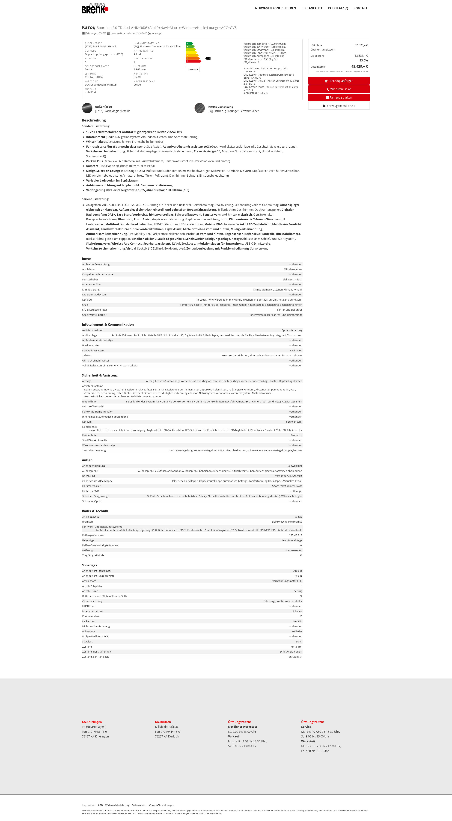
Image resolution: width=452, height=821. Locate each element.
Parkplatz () (338, 8)
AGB (100, 805)
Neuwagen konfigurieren (275, 8)
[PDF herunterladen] (214, 53)
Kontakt (360, 8)
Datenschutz (139, 805)
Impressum (88, 805)
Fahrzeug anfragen (340, 81)
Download (193, 69)
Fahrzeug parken (341, 97)
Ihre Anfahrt (312, 8)
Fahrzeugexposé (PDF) (340, 106)
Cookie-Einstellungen (161, 805)
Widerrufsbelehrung (117, 805)
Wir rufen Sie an (341, 89)
